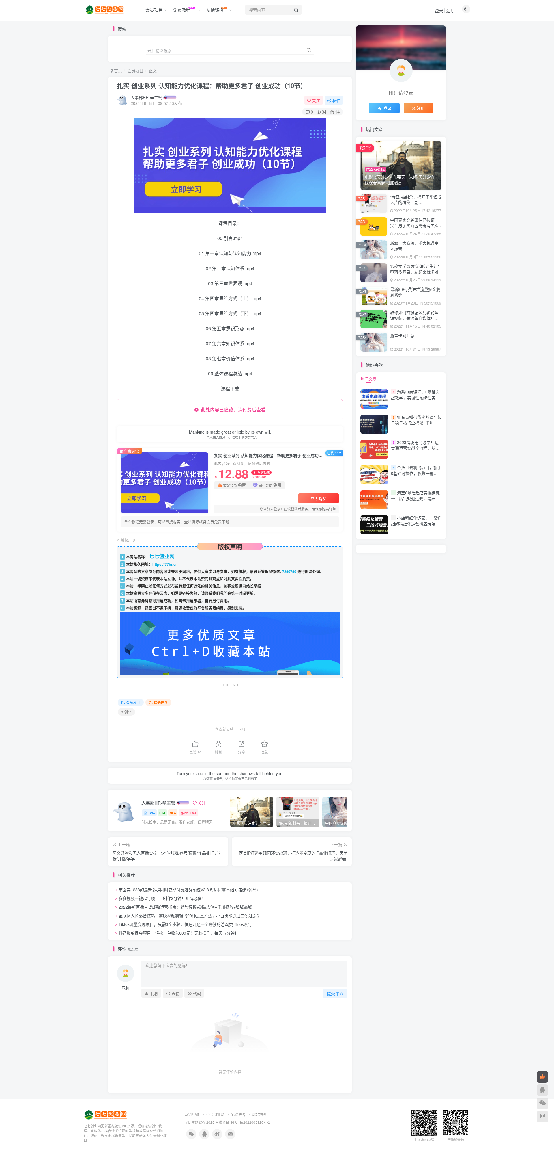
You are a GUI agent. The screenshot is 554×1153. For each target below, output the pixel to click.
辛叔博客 (238, 1114)
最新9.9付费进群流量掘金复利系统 (415, 292)
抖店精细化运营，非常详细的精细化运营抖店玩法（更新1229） (416, 523)
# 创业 (126, 711)
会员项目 (135, 70)
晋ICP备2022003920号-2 (250, 1122)
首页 (117, 70)
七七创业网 (215, 1114)
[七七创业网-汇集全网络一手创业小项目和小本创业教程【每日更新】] (106, 1114)
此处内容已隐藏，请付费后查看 (232, 409)
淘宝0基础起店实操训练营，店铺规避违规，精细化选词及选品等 (415, 498)
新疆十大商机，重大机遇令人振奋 (414, 246)
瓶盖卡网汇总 (402, 335)
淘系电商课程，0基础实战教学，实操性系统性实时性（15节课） (415, 397)
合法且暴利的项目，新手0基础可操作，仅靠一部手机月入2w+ (416, 473)
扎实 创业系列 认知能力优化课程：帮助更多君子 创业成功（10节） (212, 85)
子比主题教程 (195, 1122)
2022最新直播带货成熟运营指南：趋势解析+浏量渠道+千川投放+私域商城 (185, 907)
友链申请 (192, 1114)
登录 (439, 11)
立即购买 (318, 498)
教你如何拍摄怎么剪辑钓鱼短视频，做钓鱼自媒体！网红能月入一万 (414, 317)
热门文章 (368, 379)
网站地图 (259, 1114)
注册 (450, 11)
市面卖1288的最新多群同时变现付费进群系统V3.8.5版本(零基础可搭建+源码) (188, 889)
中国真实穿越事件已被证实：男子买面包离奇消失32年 (414, 225)
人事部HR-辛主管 (146, 97)
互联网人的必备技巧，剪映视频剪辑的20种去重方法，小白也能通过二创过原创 (190, 915)
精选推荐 (161, 702)
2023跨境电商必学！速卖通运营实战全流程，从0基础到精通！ (415, 447)
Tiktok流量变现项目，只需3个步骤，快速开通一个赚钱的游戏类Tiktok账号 (185, 924)
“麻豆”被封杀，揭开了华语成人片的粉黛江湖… (415, 199)
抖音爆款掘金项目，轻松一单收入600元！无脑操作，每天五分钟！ (179, 933)
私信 (336, 100)
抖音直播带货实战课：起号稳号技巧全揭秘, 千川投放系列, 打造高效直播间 (416, 422)
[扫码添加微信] (542, 1103)
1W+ (151, 812)
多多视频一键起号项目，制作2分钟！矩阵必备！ (162, 898)
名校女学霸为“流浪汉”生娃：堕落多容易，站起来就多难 (415, 269)
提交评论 (335, 993)
